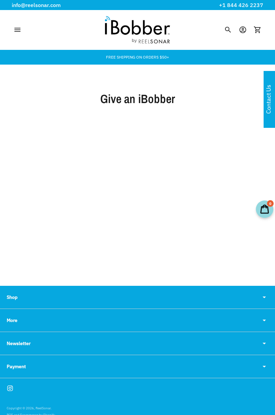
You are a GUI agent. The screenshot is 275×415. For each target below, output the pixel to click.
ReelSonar (43, 408)
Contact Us (268, 99)
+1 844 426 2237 (241, 5)
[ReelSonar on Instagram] (10, 388)
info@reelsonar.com (36, 5)
